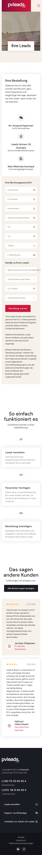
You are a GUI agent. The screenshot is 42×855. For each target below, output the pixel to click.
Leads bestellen (12, 804)
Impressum (21, 840)
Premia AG (24, 769)
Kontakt (21, 837)
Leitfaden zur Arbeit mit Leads (19, 821)
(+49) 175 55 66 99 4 (14, 781)
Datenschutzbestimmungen (21, 843)
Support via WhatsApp (15, 813)
